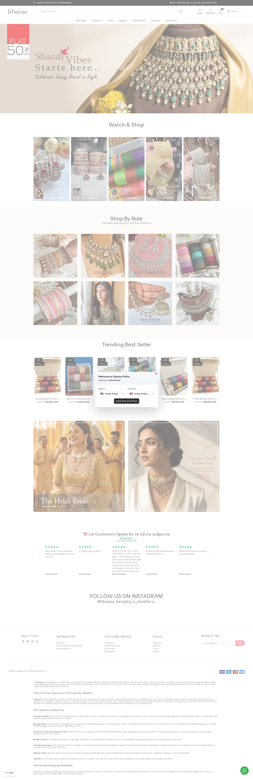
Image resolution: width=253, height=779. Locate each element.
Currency (132, 388)
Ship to (101, 388)
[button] (111, 394)
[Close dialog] (156, 373)
